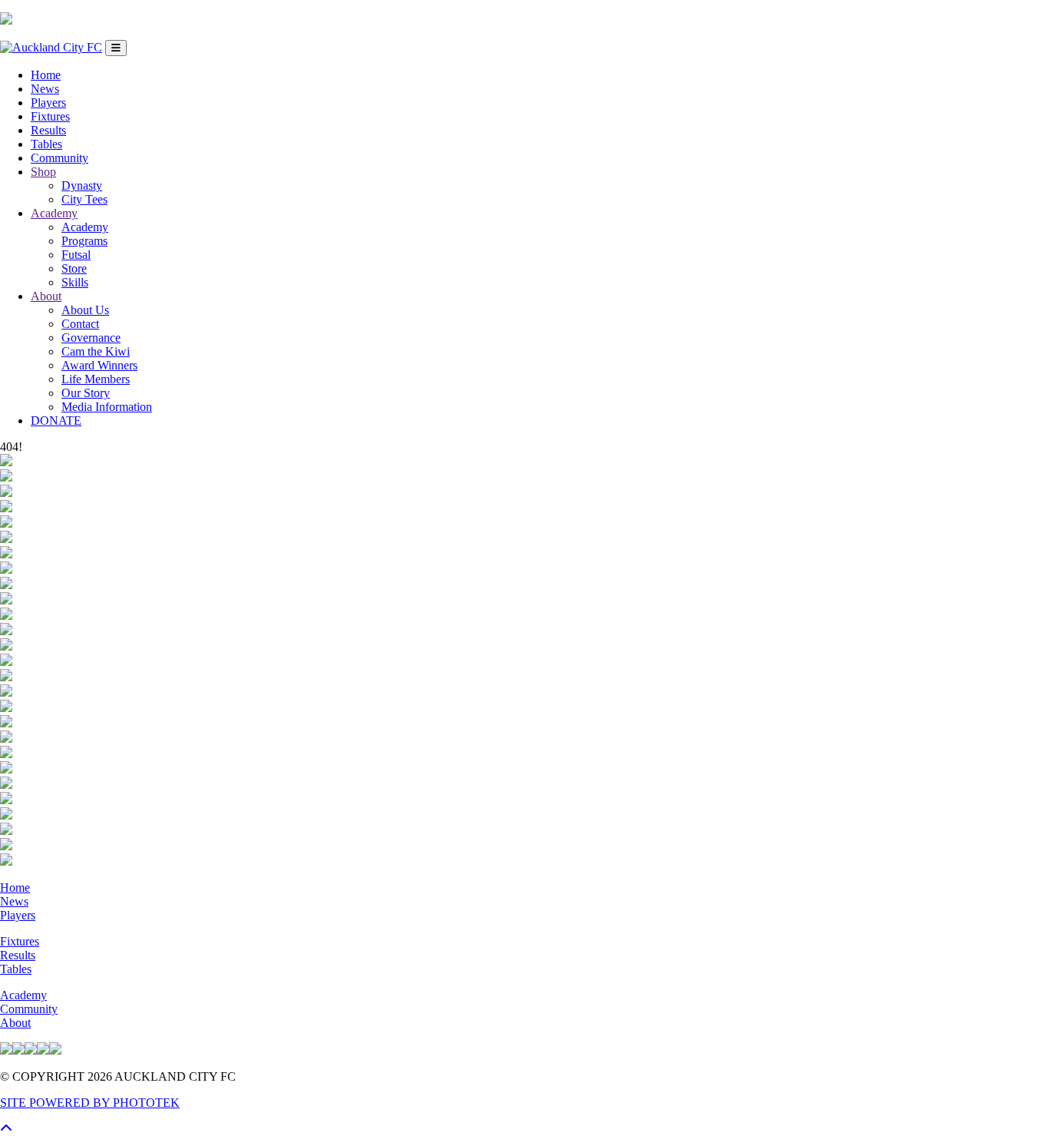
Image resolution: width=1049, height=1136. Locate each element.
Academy (54, 213)
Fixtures (50, 116)
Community (59, 157)
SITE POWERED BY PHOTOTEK (90, 1102)
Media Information (106, 406)
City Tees (84, 199)
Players (48, 102)
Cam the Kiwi (95, 351)
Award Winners (99, 365)
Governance (91, 337)
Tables (46, 144)
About (46, 296)
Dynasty (81, 185)
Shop (43, 171)
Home (46, 74)
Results (48, 130)
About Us (85, 309)
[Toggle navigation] (116, 48)
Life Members (95, 379)
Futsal (76, 254)
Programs (84, 240)
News (45, 88)
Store (74, 268)
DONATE (56, 420)
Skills (74, 282)
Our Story (85, 392)
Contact (80, 323)
